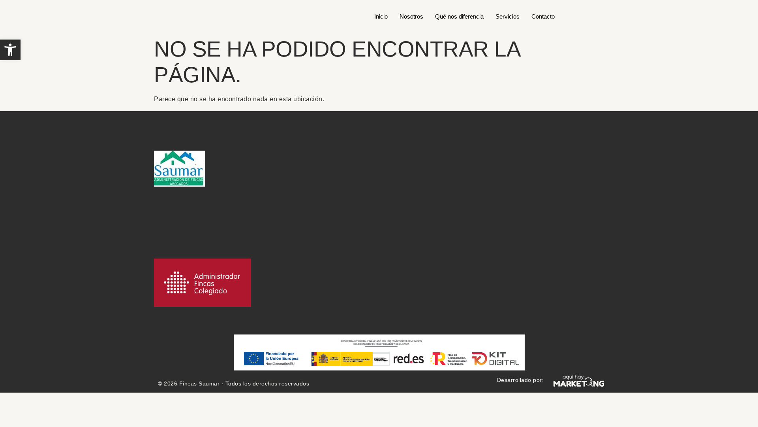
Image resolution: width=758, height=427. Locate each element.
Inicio (381, 16)
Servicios (507, 16)
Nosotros (411, 16)
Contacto (543, 16)
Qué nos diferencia (459, 16)
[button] (10, 50)
